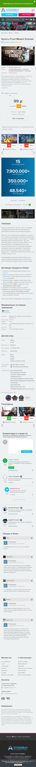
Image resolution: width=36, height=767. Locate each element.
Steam (16, 33)
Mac (29, 276)
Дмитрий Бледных (14, 507)
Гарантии (4, 670)
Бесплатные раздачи (24, 675)
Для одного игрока (18, 364)
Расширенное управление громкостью (22, 380)
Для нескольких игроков (20, 366)
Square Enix (13, 351)
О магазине (4, 666)
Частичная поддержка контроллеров (21, 378)
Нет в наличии (18, 118)
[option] (9, 142)
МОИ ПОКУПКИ (26, 14)
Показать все (27, 398)
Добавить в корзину (10, 149)
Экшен (12, 340)
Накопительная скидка (25, 668)
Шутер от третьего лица (17, 361)
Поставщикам (5, 661)
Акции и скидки (23, 661)
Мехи (11, 355)
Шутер (12, 342)
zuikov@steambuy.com (10, 693)
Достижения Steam (16, 370)
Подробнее (4, 88)
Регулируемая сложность (18, 372)
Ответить (10, 482)
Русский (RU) (26, 737)
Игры (10, 33)
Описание (14, 200)
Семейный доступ (15, 376)
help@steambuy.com (10, 687)
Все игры (4, 33)
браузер (29, 299)
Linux (4, 278)
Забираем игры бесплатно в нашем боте (18, 4)
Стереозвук (14, 382)
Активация (22, 200)
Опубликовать (27, 451)
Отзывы (26, 205)
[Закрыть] (34, 1)
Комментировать (12, 470)
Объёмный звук (15, 384)
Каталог (3, 668)
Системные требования (13, 205)
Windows (8, 276)
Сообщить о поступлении (10, 93)
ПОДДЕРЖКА (9, 14)
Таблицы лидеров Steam (18, 374)
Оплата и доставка (7, 675)
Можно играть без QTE (17, 387)
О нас (3, 664)
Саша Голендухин (13, 476)
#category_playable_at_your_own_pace (22, 389)
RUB (29, 19)
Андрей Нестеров (13, 520)
